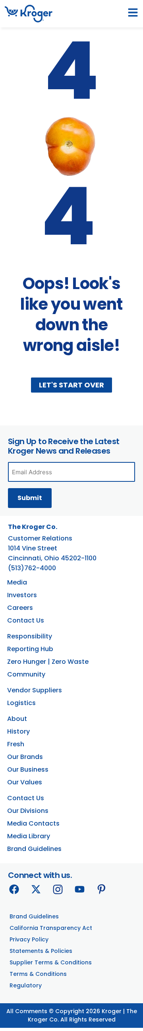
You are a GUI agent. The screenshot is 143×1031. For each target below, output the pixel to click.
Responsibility (29, 636)
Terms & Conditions (38, 974)
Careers (20, 607)
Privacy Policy (29, 939)
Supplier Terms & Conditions (51, 962)
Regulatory (26, 985)
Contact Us (25, 620)
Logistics (21, 702)
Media (17, 582)
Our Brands (25, 756)
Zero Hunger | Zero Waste (48, 661)
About (17, 718)
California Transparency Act (51, 928)
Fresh (15, 744)
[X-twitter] (36, 889)
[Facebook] (14, 889)
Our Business (27, 769)
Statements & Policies (41, 951)
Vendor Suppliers (34, 690)
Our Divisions (27, 810)
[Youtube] (79, 889)
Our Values (24, 782)
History (18, 731)
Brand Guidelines (34, 848)
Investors (22, 595)
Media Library (28, 836)
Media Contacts (33, 823)
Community (26, 674)
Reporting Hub (30, 648)
